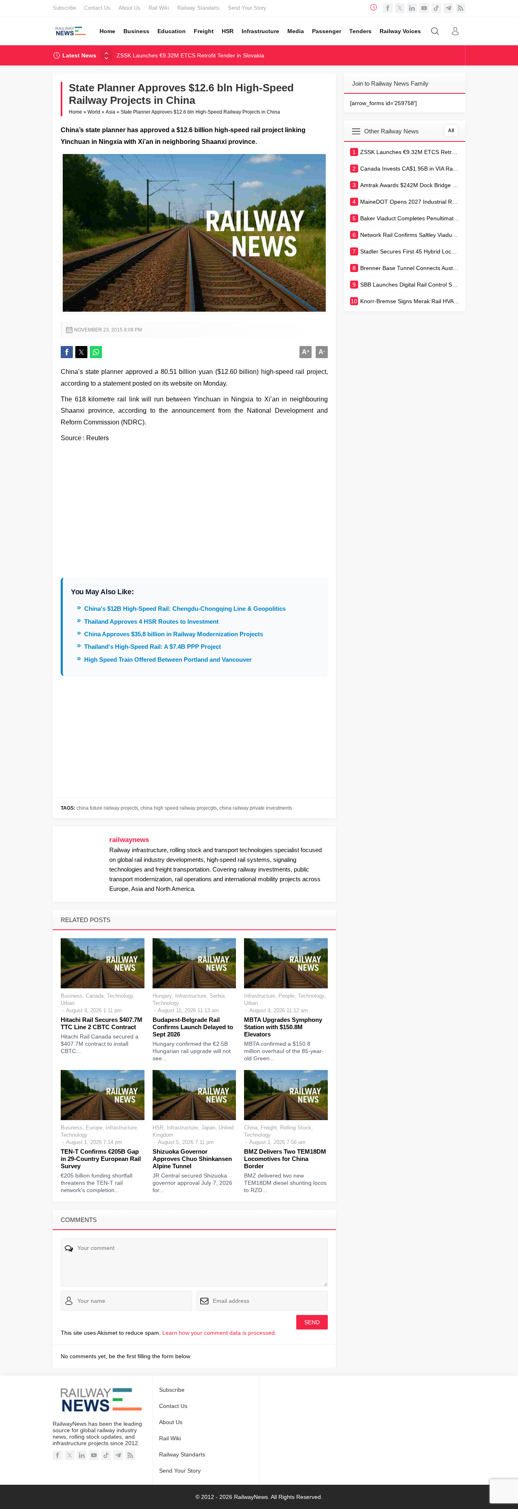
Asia (110, 112)
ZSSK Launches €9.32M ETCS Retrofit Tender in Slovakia (190, 55)
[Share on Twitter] (81, 352)
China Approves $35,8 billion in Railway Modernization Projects (173, 634)
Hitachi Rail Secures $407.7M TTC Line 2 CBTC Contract (101, 1023)
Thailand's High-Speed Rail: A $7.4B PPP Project (152, 646)
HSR (158, 1128)
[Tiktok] (436, 8)
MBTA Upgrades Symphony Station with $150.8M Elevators (283, 1027)
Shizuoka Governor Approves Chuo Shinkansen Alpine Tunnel (192, 1158)
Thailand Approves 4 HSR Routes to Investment (151, 621)
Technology (120, 996)
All (451, 130)
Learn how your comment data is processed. (219, 1333)
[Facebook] (388, 8)
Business (72, 996)
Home (75, 112)
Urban (67, 1003)
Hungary (162, 996)
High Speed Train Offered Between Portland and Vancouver (168, 659)
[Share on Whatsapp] (96, 352)
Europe (94, 1128)
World (93, 112)
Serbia (217, 996)
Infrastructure (190, 996)
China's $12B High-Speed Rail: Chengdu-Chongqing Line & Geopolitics (185, 608)
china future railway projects (107, 808)
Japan (208, 1128)
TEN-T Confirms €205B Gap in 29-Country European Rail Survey (101, 1158)
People (286, 996)
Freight (269, 1128)
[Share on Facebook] (67, 352)
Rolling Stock (295, 1128)
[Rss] (460, 8)
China (250, 1128)
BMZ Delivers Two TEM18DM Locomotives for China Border (285, 1158)
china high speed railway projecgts (178, 808)
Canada (95, 996)
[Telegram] (448, 8)
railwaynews (129, 840)
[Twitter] (400, 8)
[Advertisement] (194, 504)
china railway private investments (255, 808)
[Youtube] (424, 8)
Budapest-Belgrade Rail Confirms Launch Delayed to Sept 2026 (193, 1027)
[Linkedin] (412, 8)
